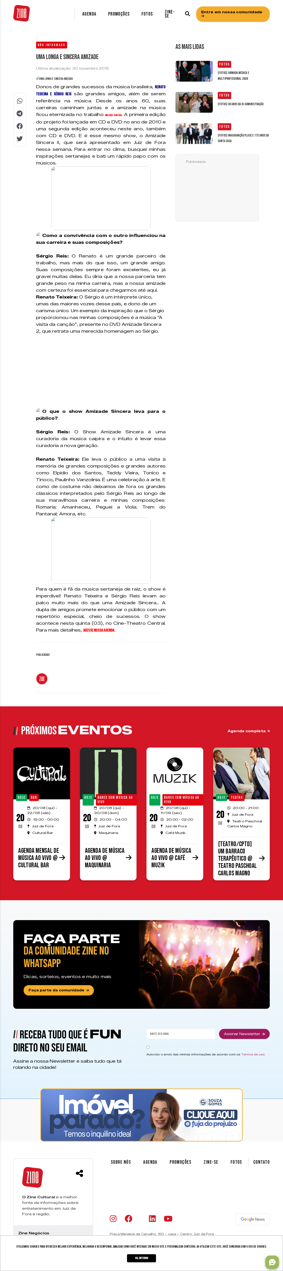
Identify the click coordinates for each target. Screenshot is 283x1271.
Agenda (89, 14)
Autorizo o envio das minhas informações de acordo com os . (205, 1054)
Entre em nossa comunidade (231, 12)
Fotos (147, 14)
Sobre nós (121, 1162)
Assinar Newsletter (242, 1034)
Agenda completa (247, 731)
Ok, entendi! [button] (141, 1258)
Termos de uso (253, 1054)
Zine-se (170, 14)
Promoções (119, 14)
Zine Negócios (33, 1233)
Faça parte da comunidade (56, 990)
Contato (261, 1162)
